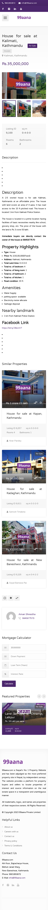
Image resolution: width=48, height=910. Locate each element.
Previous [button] (9, 89)
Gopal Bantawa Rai (18, 583)
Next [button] (38, 89)
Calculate (9, 683)
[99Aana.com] (24, 17)
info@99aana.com (29, 3)
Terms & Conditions (13, 845)
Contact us (9, 836)
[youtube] (21, 9)
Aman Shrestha (27, 614)
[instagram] (9, 9)
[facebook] (3, 9)
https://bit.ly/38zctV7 (12, 328)
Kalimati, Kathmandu (15, 55)
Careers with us (11, 831)
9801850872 (10, 3)
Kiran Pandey (15, 441)
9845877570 (28, 618)
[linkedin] (15, 9)
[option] (24, 85)
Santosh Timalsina (17, 512)
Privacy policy (10, 841)
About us (8, 827)
